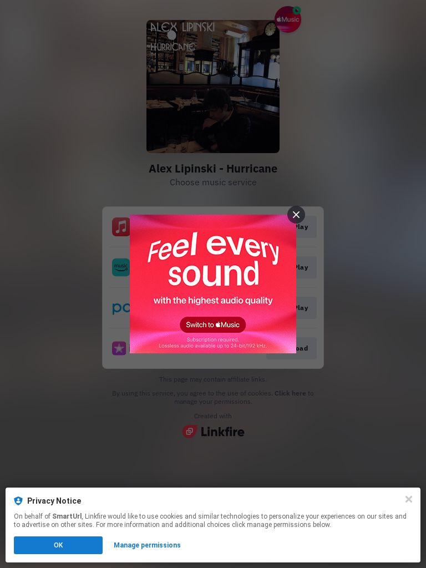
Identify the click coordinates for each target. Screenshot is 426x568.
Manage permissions (147, 545)
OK (58, 545)
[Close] (409, 499)
